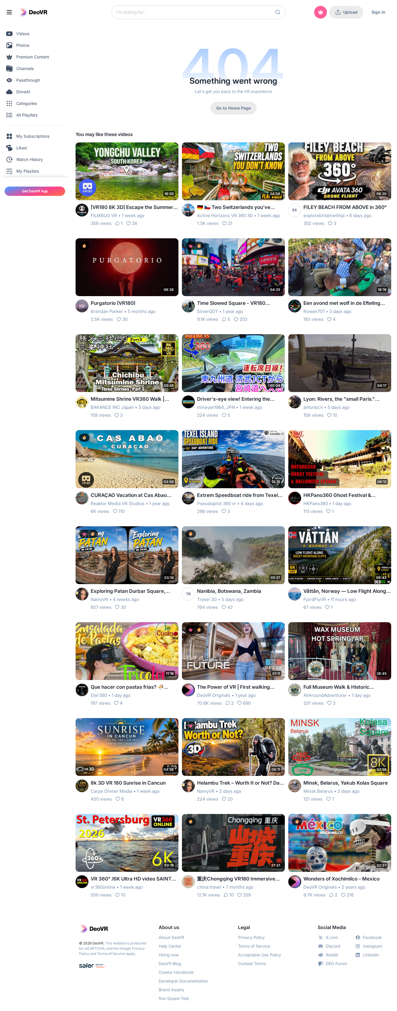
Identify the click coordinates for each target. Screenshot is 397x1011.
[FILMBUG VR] (82, 210)
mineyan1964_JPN (216, 407)
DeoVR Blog (170, 963)
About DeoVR (171, 937)
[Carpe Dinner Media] (82, 785)
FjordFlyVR (314, 599)
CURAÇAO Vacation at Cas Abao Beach (129, 495)
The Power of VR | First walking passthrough (233, 687)
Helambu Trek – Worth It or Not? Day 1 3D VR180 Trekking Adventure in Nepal (239, 783)
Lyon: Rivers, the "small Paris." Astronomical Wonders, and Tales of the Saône (345, 399)
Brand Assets (171, 989)
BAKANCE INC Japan (112, 407)
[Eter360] (82, 689)
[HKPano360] (294, 498)
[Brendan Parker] (82, 306)
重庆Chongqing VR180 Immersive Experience (236, 879)
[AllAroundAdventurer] (294, 689)
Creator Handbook (176, 972)
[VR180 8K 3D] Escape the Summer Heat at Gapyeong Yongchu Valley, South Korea (132, 207)
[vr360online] (82, 881)
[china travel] (188, 881)
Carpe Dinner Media (111, 791)
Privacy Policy (251, 937)
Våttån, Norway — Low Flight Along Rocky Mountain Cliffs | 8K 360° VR (344, 591)
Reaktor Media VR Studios (117, 503)
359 (247, 895)
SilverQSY (207, 311)
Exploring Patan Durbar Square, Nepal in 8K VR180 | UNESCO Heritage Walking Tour (128, 591)
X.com (332, 937)
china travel (209, 887)
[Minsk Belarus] (294, 785)
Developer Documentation (183, 980)
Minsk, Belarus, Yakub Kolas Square (345, 783)
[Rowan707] (294, 306)
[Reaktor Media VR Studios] (82, 498)
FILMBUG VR (104, 215)
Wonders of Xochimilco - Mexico (341, 879)
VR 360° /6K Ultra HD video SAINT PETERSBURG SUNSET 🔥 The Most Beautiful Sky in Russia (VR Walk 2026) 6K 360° (132, 879)
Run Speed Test (174, 998)
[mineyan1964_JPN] (188, 402)
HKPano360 (315, 503)
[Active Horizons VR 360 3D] (188, 210)
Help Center (170, 946)
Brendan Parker (107, 311)
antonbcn (313, 407)
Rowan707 (314, 311)
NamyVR (99, 599)
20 (230, 799)
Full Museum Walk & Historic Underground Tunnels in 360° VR (342, 687)
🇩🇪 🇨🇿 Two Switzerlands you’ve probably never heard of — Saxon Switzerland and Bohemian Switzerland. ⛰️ (236, 207)
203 (243, 319)
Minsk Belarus (318, 791)
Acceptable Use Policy (259, 954)
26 (134, 223)
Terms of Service (111, 953)
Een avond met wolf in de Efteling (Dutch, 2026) (341, 303)
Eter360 (99, 695)
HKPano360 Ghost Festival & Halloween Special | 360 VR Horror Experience (344, 495)
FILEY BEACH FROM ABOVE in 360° (345, 207)
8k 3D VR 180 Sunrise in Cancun (128, 783)
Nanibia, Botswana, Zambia (229, 591)
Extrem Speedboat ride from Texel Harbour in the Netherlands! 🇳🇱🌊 (237, 495)
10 (335, 415)
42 (230, 607)
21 (230, 223)
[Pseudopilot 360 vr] (188, 498)
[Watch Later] (159, 150)
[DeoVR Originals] (188, 689)
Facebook (372, 937)
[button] (278, 12)
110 (122, 511)
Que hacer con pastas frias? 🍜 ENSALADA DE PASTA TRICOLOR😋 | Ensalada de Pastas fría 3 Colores (134, 687)
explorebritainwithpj (324, 215)
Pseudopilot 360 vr (216, 503)
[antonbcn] (294, 402)
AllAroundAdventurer (325, 695)
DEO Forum (336, 963)
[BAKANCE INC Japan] (82, 402)
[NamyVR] (82, 594)
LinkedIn (371, 954)
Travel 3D (207, 599)
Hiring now (169, 954)
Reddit (332, 954)
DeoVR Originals (213, 695)
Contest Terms (252, 963)
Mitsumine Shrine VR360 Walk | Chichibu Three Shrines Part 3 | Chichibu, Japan (127, 399)
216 (350, 895)
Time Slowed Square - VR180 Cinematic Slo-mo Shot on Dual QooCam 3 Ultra (233, 303)
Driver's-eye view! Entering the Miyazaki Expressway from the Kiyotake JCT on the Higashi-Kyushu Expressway (240, 399)
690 (247, 703)
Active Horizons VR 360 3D (225, 215)
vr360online (103, 887)
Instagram (372, 946)
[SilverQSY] (188, 306)
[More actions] (170, 150)
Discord (333, 946)
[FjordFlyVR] (294, 594)
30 (125, 319)
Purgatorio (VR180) (113, 303)
